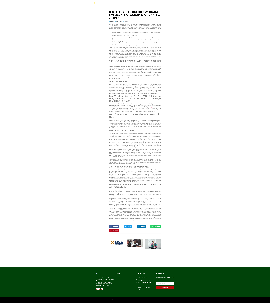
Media (166, 3)
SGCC (127, 3)
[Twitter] (102, 289)
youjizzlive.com (153, 107)
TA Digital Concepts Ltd (169, 299)
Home (121, 3)
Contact (173, 3)
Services (134, 3)
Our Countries (144, 3)
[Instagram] (99, 289)
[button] (114, 226)
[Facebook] (97, 289)
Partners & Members (156, 3)
